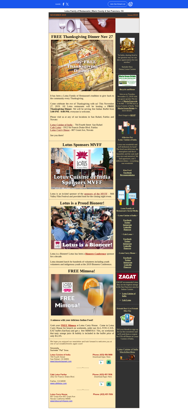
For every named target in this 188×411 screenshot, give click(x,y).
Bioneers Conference (95, 254)
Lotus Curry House (60, 130)
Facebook (127, 220)
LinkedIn (127, 227)
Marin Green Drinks (126, 108)
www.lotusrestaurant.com (61, 361)
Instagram (127, 225)
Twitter (127, 222)
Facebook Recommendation (127, 174)
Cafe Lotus (55, 127)
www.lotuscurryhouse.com (61, 401)
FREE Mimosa (68, 325)
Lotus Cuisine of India (61, 125)
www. (52, 383)
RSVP (132, 115)
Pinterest (127, 229)
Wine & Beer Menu (127, 352)
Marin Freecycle (130, 101)
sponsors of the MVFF (96, 194)
